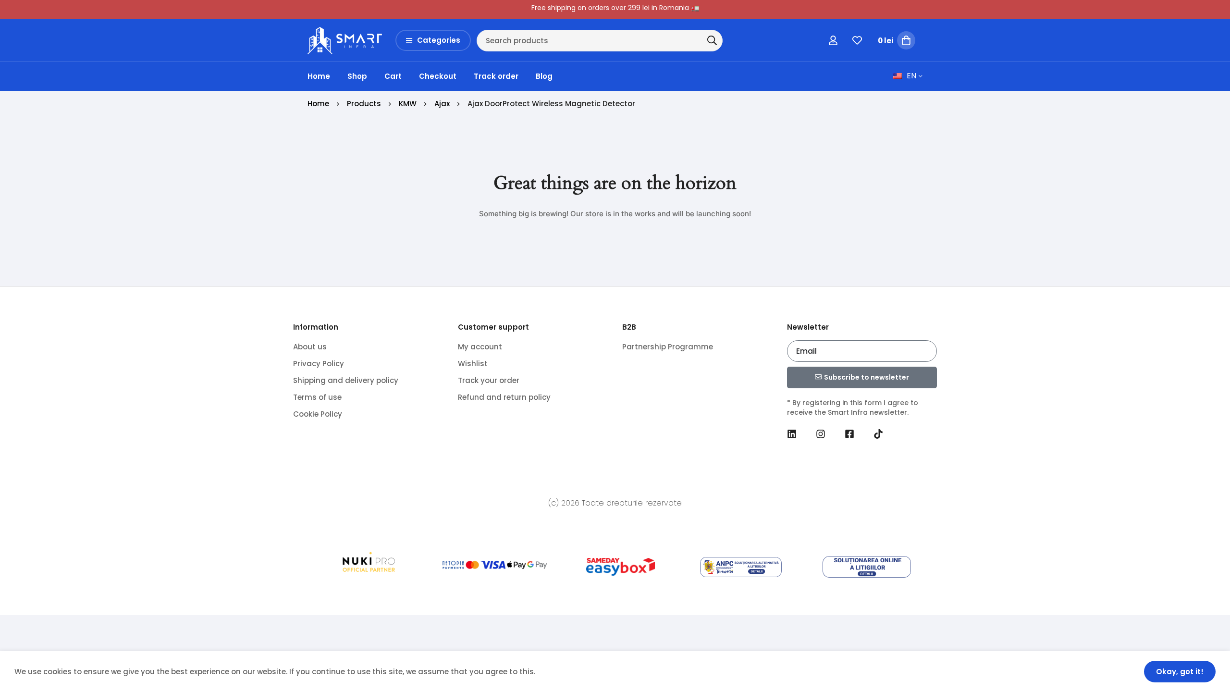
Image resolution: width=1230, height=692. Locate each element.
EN (911, 75)
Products (364, 104)
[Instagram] (820, 434)
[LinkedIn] (792, 434)
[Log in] (833, 40)
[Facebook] (849, 434)
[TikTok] (878, 434)
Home (318, 104)
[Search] (712, 40)
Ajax (442, 104)
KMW (408, 104)
